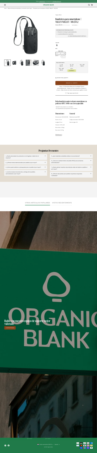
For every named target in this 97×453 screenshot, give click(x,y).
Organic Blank (58, 15)
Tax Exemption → (75, 25)
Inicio (5, 8)
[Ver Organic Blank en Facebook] (9, 445)
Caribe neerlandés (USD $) (45, 444)
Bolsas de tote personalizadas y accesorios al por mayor (20, 8)
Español (56, 444)
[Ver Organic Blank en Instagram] (5, 445)
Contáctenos (10, 327)
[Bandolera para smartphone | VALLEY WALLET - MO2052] (7, 63)
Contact (71, 70)
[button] (88, 4)
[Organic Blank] (48, 4)
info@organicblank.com (56, 1)
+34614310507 (42, 1)
